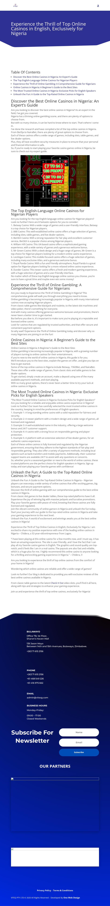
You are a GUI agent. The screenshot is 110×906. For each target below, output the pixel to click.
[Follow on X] (44, 879)
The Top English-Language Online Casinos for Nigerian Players (45, 80)
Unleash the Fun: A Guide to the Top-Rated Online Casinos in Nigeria (48, 94)
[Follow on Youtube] (65, 879)
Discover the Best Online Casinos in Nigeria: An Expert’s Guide (45, 76)
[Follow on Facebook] (34, 879)
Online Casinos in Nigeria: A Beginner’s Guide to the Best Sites (45, 87)
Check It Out (57, 582)
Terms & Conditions (63, 890)
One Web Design (71, 897)
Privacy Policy (44, 890)
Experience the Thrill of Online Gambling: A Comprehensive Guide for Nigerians (54, 83)
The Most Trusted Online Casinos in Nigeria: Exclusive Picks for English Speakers (54, 90)
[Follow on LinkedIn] (55, 879)
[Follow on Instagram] (76, 879)
